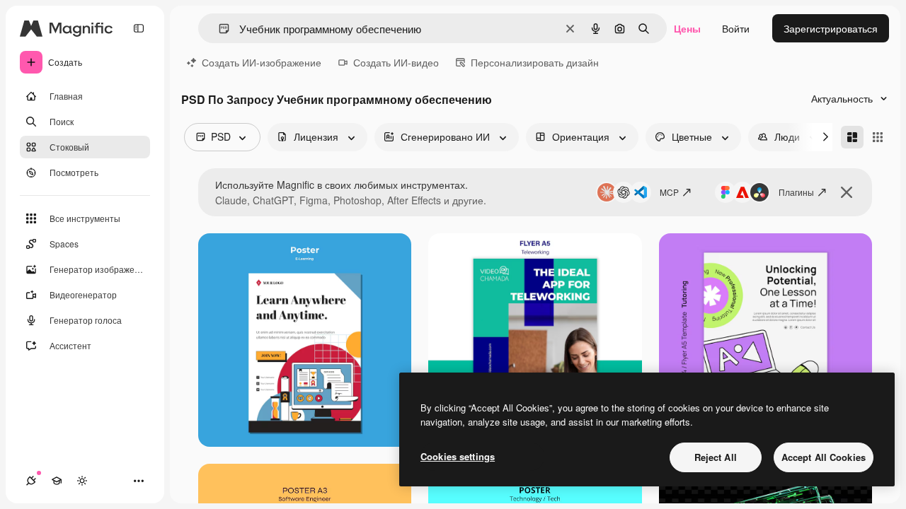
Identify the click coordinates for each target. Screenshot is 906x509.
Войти (736, 28)
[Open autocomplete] (218, 28)
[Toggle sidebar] (138, 28)
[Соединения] (31, 480)
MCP (669, 192)
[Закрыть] (846, 192)
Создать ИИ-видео (396, 62)
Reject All (715, 457)
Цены (687, 28)
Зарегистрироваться (831, 28)
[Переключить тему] (82, 480)
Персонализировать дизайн (535, 62)
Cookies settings (457, 456)
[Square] (877, 137)
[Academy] (56, 480)
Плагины (796, 192)
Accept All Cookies (823, 457)
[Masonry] (852, 137)
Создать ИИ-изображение (261, 62)
